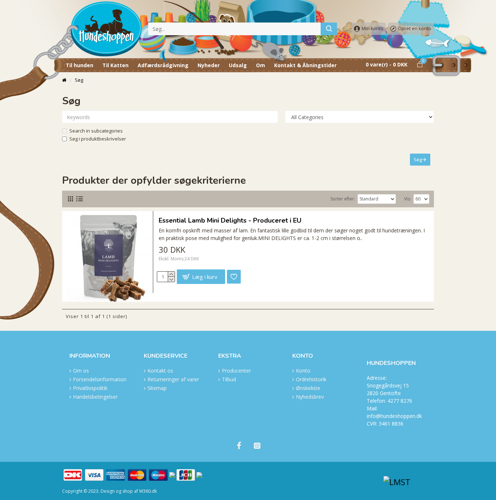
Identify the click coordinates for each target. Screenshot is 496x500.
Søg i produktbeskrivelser (97, 138)
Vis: (407, 199)
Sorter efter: (342, 199)
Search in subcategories (96, 130)
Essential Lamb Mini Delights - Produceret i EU (230, 220)
